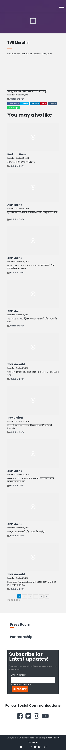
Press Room (20, 624)
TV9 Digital (15, 417)
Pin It (44, 103)
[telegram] (39, 747)
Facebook (14, 103)
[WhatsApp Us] (52, 740)
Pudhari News (17, 154)
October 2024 (17, 98)
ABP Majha (14, 205)
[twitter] (28, 716)
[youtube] (45, 716)
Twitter (24, 103)
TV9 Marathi (16, 364)
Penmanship (21, 636)
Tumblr (52, 103)
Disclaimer (33, 742)
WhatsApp (14, 107)
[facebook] (20, 716)
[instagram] (36, 716)
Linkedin (35, 103)
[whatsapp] (45, 747)
